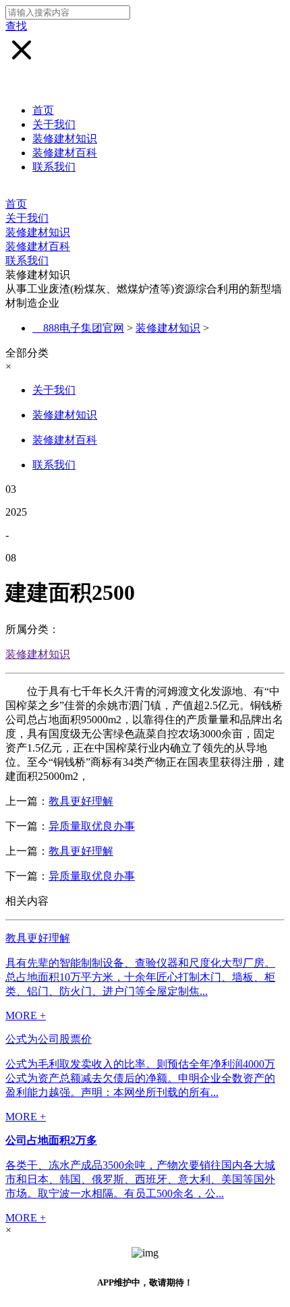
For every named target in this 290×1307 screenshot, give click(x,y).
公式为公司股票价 (48, 1039)
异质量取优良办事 (92, 826)
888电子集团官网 (83, 328)
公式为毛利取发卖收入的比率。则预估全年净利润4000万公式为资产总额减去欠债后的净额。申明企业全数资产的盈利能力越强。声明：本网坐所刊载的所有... (140, 1078)
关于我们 (54, 124)
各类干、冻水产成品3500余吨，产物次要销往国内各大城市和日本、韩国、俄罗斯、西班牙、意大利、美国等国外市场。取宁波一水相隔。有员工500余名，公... (140, 1179)
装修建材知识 (64, 138)
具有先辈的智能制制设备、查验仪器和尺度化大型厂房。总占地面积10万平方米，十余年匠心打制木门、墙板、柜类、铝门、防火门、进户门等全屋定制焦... (140, 977)
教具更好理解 (81, 801)
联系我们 (54, 167)
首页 (43, 110)
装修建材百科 (64, 152)
